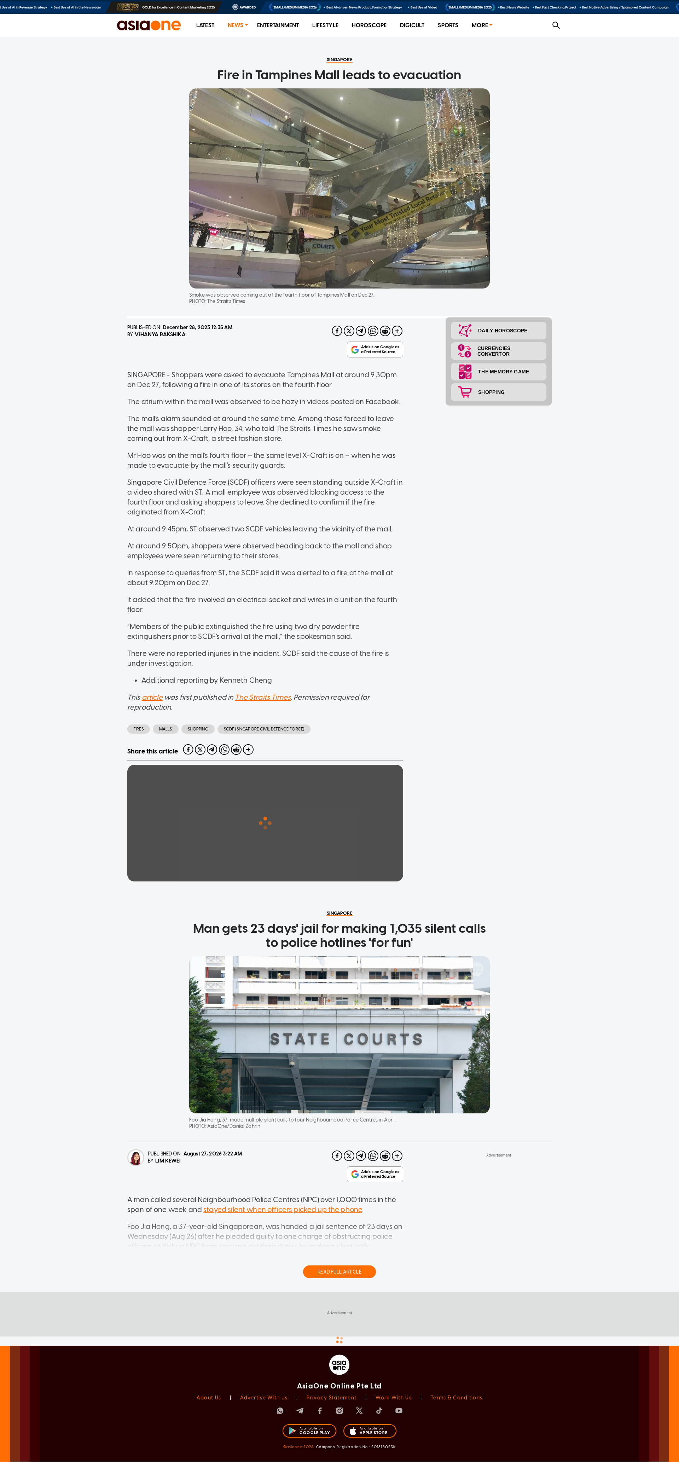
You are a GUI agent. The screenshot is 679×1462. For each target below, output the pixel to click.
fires (139, 729)
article (152, 697)
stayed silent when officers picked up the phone (282, 1209)
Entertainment (278, 25)
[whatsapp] (373, 331)
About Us (209, 1398)
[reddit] (385, 331)
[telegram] (361, 331)
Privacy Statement (331, 1398)
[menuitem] (205, 25)
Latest (205, 25)
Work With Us (393, 1398)
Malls (165, 729)
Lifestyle (325, 25)
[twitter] (349, 331)
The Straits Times (263, 697)
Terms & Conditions (456, 1398)
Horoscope (369, 25)
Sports (448, 25)
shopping (198, 729)
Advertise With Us (264, 1398)
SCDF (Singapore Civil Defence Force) (264, 729)
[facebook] (337, 331)
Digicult (412, 25)
